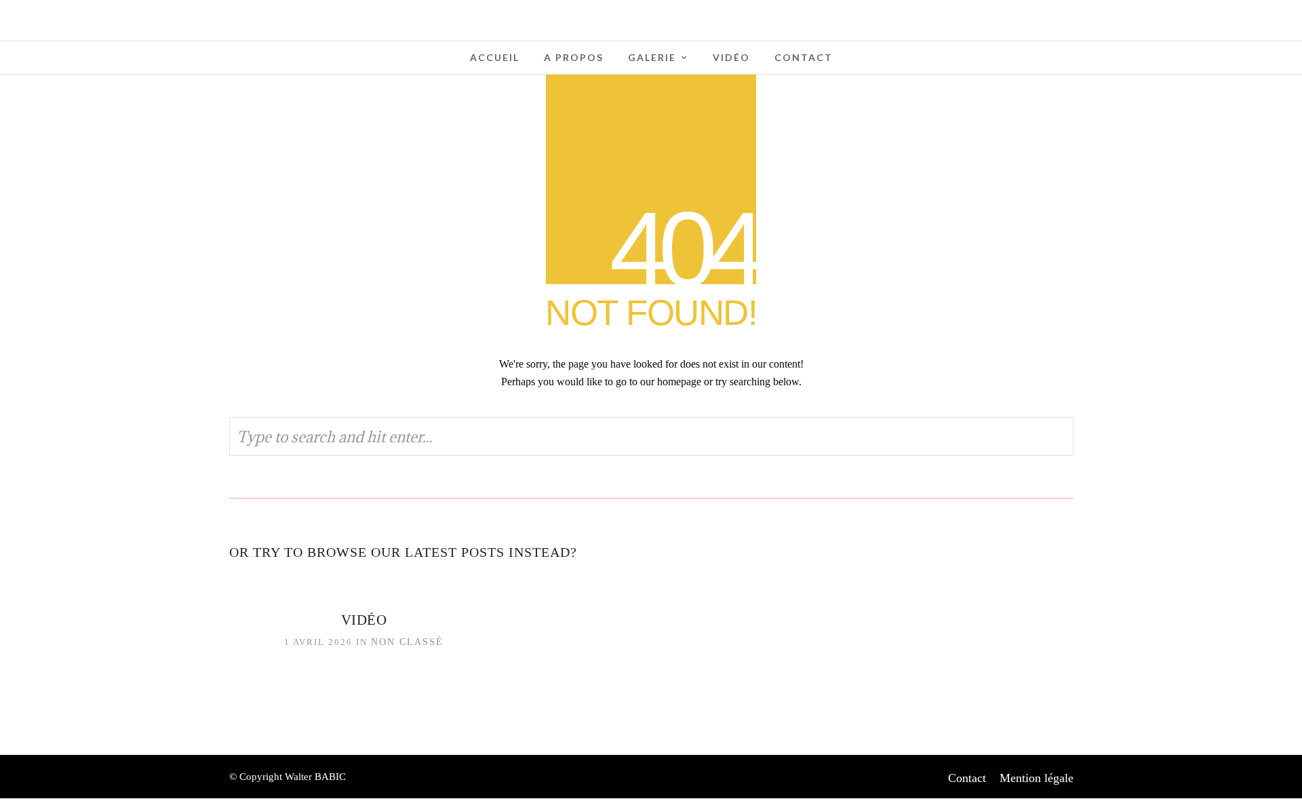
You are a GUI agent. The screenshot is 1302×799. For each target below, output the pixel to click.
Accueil (494, 57)
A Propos (574, 57)
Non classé (407, 642)
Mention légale (1036, 778)
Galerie (652, 57)
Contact (803, 57)
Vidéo (731, 57)
